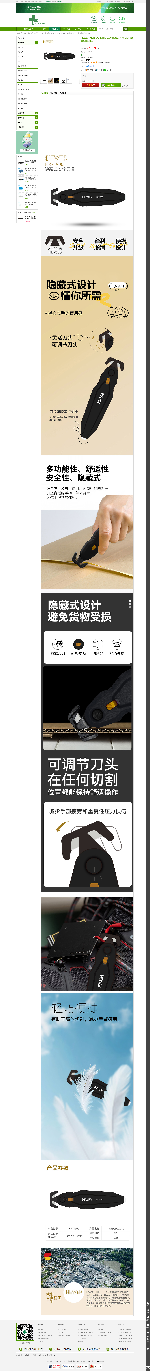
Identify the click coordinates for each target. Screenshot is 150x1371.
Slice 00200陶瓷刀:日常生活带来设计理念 (131, 1338)
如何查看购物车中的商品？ (46, 1335)
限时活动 (21, 122)
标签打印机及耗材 (23, 89)
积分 (147, 1312)
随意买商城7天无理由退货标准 (87, 1332)
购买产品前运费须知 (64, 1335)
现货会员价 (31, 33)
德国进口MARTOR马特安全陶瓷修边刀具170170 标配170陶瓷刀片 (30, 178)
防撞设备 (20, 108)
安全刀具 (46, 33)
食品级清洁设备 (23, 75)
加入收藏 (125, 86)
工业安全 (39, 33)
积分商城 (66, 29)
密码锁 (20, 85)
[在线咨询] (148, 1349)
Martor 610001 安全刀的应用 (127, 1341)
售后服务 (63, 93)
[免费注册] (61, 1)
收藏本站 (118, 1)
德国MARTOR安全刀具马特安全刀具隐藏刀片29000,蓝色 (30, 169)
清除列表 (35, 213)
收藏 (147, 1327)
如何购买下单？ (43, 1332)
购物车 (148, 1340)
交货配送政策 (62, 1329)
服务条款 (81, 1341)
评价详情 (53, 93)
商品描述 (44, 93)
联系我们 (110, 1)
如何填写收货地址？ (44, 1338)
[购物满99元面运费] (75, 12)
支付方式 (61, 1332)
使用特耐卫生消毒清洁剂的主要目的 (129, 1329)
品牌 (147, 1320)
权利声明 (101, 1329)
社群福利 (21, 127)
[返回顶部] (148, 1367)
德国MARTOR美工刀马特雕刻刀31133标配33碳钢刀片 (31, 195)
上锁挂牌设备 (22, 66)
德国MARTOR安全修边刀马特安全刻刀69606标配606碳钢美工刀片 (31, 203)
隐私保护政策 (82, 1338)
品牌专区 (78, 29)
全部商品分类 (28, 29)
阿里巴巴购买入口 (38, 1355)
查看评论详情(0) (104, 62)
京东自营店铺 (51, 1355)
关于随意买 (91, 29)
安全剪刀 (20, 52)
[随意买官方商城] (75, 26)
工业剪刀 (20, 56)
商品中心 (54, 29)
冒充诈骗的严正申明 (104, 1332)
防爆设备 (20, 80)
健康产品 (21, 113)
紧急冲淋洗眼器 (23, 99)
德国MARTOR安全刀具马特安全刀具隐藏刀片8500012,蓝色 (30, 186)
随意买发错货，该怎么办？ (86, 1335)
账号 (147, 1305)
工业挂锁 (20, 94)
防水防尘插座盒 (23, 103)
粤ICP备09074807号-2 (96, 1361)
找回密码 (40, 1341)
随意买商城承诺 (83, 1329)
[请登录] (48, 1)
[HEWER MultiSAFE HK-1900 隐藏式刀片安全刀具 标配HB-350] (21, 219)
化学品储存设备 (23, 71)
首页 (44, 29)
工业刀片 (20, 61)
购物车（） (101, 1)
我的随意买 (127, 1)
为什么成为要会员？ (104, 1335)
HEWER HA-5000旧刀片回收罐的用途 (130, 1332)
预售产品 (21, 118)
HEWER (87, 60)
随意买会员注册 (43, 1329)
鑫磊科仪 (27, 1355)
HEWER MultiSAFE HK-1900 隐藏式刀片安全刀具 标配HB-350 (31, 161)
